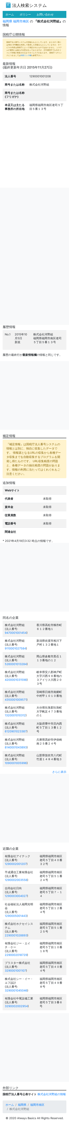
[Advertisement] (34, 222)
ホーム (9, 1104)
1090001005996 (16, 763)
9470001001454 (16, 632)
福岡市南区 (21, 21)
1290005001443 (16, 916)
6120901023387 (16, 731)
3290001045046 (16, 990)
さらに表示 (59, 772)
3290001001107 (15, 970)
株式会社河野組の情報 (52, 1094)
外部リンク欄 (26, 55)
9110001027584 (15, 648)
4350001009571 (16, 699)
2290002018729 (16, 955)
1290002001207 (16, 864)
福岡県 (7, 21)
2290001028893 (16, 935)
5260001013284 (16, 664)
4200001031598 (16, 679)
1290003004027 (16, 896)
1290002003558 (16, 880)
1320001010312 (15, 715)
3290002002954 (16, 1006)
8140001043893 (16, 747)
